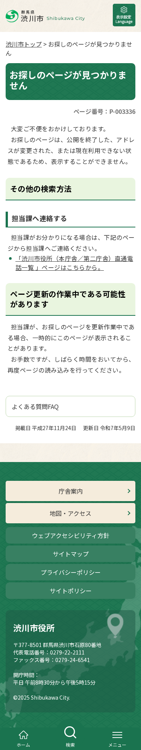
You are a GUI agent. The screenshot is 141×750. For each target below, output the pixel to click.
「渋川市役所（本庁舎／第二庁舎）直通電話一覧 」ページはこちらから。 (74, 263)
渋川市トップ (24, 43)
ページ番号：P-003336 (104, 111)
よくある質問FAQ (35, 406)
